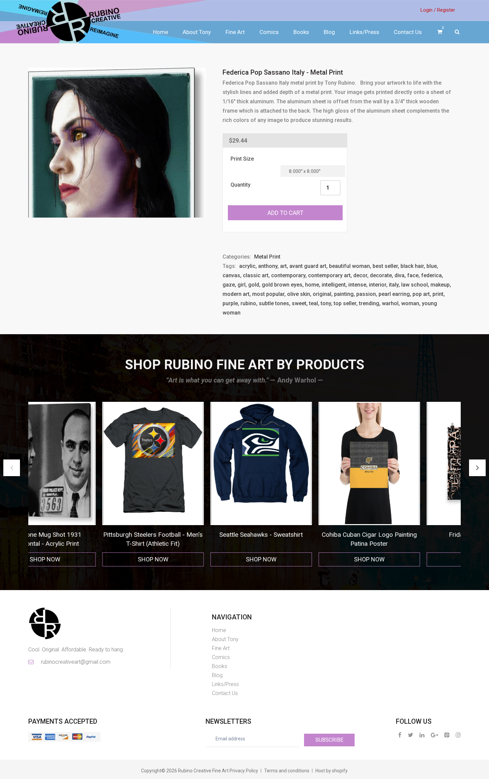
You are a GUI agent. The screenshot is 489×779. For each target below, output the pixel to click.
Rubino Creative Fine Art (203, 770)
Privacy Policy (244, 770)
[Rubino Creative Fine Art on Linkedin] (421, 735)
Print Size (242, 159)
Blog (329, 32)
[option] (86, 484)
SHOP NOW (85, 559)
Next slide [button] (477, 467)
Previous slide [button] (11, 467)
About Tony (197, 32)
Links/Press (364, 32)
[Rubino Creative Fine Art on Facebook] (400, 735)
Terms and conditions (286, 770)
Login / (428, 10)
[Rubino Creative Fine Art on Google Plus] (434, 735)
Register (446, 10)
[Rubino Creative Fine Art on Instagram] (458, 735)
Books (301, 32)
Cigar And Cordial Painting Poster (410, 534)
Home (160, 32)
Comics (269, 32)
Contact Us (408, 32)
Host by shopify (331, 770)
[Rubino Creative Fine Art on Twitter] (410, 735)
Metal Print (267, 257)
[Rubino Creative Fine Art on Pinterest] (446, 735)
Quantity (240, 185)
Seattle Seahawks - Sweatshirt (85, 534)
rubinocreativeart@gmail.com (75, 662)
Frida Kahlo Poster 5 (301, 534)
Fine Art (235, 32)
